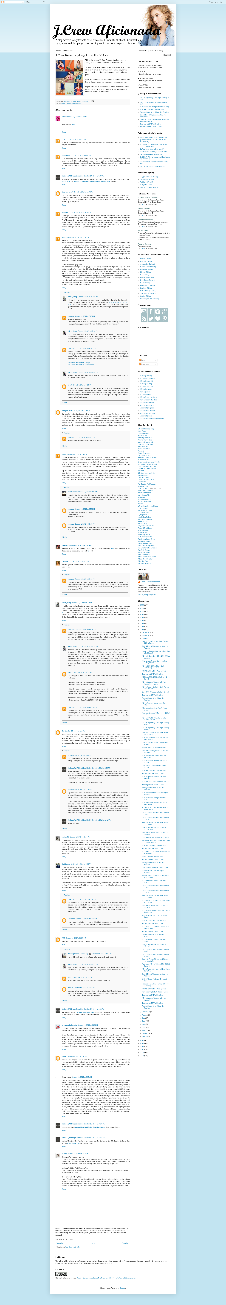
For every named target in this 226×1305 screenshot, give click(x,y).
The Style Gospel (144, 550)
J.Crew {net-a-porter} (147, 378)
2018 (142, 617)
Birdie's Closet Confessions (147, 457)
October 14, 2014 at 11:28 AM (80, 212)
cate (63, 139)
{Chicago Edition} (146, 261)
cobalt (64, 454)
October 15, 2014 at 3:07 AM (77, 1057)
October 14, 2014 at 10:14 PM (86, 919)
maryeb (64, 237)
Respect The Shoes (145, 528)
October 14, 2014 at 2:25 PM (85, 316)
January (145, 1036)
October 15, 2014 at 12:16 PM (84, 988)
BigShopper (66, 864)
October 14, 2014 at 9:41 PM (85, 437)
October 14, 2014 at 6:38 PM (86, 899)
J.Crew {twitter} (145, 392)
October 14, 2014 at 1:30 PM (77, 454)
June (144, 1021)
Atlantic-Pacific (143, 446)
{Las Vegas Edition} (147, 277)
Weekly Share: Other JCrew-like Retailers (154, 112)
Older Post (125, 1243)
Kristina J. (141, 504)
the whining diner (144, 552)
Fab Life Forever (143, 477)
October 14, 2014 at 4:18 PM (75, 731)
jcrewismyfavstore (144, 499)
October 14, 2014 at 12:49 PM (79, 411)
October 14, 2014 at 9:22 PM (88, 1025)
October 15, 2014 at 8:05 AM (82, 1077)
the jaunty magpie (144, 541)
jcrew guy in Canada (69, 1025)
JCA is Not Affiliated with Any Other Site (153, 137)
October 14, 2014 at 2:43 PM (88, 331)
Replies (67, 293)
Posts (143, 360)
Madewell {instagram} (147, 413)
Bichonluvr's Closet (144, 455)
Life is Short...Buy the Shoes (148, 506)
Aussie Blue (142, 451)
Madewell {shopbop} (147, 408)
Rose (64, 117)
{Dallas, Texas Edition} (148, 267)
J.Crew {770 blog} (146, 384)
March (144, 1030)
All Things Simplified (145, 438)
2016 (142, 624)
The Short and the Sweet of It (148, 548)
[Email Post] (92, 101)
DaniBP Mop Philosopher (147, 468)
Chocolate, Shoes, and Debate (149, 462)
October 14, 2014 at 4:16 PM (86, 629)
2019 (142, 614)
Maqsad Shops (143, 513)
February (145, 1033)
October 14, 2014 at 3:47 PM (86, 348)
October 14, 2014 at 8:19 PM (82, 672)
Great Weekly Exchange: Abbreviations (153, 152)
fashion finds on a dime (146, 479)
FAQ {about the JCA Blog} (149, 177)
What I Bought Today (145, 559)
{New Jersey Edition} (147, 280)
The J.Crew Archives (145, 543)
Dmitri (64, 1057)
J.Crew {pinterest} (146, 389)
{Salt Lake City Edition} (148, 291)
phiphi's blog (142, 524)
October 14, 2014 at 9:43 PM (85, 524)
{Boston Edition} (145, 259)
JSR (69, 672)
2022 (142, 605)
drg (69, 385)
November (146, 635)
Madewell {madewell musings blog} (152, 418)
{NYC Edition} (145, 283)
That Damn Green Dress (146, 539)
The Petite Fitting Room (146, 546)
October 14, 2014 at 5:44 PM (81, 864)
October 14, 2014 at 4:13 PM (82, 603)
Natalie (70, 988)
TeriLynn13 (66, 155)
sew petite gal (143, 530)
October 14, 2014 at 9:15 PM (82, 977)
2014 (142, 630)
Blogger (122, 1288)
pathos (64, 1154)
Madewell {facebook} (147, 410)
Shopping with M (144, 535)
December (146, 632)
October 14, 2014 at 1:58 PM (88, 297)
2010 (142, 1049)
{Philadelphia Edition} (147, 285)
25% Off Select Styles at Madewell (154, 748)
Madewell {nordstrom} (147, 405)
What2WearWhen (144, 554)
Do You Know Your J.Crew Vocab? (152, 149)
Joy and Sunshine (144, 502)
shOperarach (142, 532)
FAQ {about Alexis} (146, 182)
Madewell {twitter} (146, 416)
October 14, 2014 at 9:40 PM (85, 579)
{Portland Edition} (146, 288)
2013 (142, 1040)
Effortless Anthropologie (146, 473)
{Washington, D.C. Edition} (149, 299)
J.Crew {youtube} (146, 394)
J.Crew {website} (146, 376)
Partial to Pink (143, 521)
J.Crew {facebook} (146, 381)
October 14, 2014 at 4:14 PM (81, 385)
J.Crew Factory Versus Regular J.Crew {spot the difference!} (153, 145)
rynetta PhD (66, 545)
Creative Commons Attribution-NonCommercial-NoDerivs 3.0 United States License (106, 1278)
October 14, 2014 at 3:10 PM (87, 492)
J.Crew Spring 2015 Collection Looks (155, 992)
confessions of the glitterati (147, 464)
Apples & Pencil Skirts (145, 444)
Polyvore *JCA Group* (146, 526)
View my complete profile (147, 595)
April (144, 1027)
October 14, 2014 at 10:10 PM (86, 707)
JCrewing (141, 497)
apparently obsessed (145, 442)
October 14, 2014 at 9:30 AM (94, 176)
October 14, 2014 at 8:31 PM (88, 964)
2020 (142, 611)
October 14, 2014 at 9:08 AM (81, 155)
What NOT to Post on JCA (149, 187)
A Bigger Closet (143, 433)
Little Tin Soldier (143, 508)
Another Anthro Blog (145, 440)
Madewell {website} (147, 402)
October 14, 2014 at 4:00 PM (88, 372)
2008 (142, 1056)
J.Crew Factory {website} (148, 397)
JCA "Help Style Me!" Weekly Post (152, 109)
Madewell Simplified (145, 510)
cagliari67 (65, 837)
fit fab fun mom (143, 486)
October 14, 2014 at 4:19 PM (81, 755)
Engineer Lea (67, 192)
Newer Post (60, 1243)
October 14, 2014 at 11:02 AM (82, 192)
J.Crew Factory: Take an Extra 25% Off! (155, 782)
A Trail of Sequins (144, 449)
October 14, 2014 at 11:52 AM (78, 237)
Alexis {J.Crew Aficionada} (78, 954)
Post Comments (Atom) (73, 1247)
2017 (142, 620)
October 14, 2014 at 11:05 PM (81, 790)
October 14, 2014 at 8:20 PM (76, 938)
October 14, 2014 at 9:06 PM (94, 1009)
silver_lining (72, 297)
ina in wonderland (144, 493)
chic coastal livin (143, 460)
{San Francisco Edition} (148, 293)
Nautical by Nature (144, 517)
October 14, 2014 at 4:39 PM (88, 646)
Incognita (65, 411)
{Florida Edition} (145, 272)
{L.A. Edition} (144, 275)
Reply (64, 132)
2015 (142, 627)
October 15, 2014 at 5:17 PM (78, 1154)
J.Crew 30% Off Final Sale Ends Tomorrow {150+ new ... (153, 667)
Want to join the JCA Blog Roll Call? (152, 166)
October (145, 639)
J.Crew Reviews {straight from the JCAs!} (154, 107)
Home (93, 1243)
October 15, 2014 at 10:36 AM (94, 1124)
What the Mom (143, 561)
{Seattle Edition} (145, 296)
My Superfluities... (144, 515)
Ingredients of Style (144, 495)
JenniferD (65, 212)
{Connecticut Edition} (147, 264)
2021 (142, 608)
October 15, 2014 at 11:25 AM (94, 1138)
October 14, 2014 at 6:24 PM (100, 768)
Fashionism (142, 482)
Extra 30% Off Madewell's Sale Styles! (155, 692)
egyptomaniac (143, 475)
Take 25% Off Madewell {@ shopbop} (155, 867)
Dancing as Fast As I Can (147, 466)
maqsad (71, 437)
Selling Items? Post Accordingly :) (151, 154)
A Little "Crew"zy (143, 435)
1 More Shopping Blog (146, 429)
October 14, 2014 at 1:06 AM (76, 117)
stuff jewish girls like (145, 537)
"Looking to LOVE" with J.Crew (151, 124)
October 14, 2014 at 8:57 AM (76, 139)
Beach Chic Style (144, 453)
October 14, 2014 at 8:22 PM (102, 954)
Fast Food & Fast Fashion (147, 484)
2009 (142, 1052)
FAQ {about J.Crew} (147, 179)
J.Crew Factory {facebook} (149, 400)
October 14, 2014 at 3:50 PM (85, 509)
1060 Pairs (142, 431)
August (144, 1015)
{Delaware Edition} (146, 269)
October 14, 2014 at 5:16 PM (80, 837)
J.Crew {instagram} (146, 386)
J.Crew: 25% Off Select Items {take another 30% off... (154, 719)
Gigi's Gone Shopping (145, 491)
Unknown (71, 348)
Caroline (65, 561)
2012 (142, 1043)
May (143, 1024)
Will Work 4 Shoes (144, 563)
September (146, 1012)
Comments (145, 364)
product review (66, 103)
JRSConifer (72, 492)
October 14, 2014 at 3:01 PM (79, 561)
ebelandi (141, 471)
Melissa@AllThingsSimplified (72, 176)
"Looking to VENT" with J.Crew (151, 127)
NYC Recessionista (145, 519)
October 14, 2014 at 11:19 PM (100, 820)
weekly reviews (76, 103)
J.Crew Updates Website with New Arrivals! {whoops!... (154, 683)
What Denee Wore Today (147, 557)
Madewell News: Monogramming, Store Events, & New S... (156, 841)
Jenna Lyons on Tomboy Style (152, 856)
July (143, 1018)
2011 (142, 1046)
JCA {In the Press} (146, 185)
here (73, 124)
